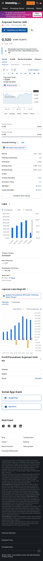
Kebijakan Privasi (7, 540)
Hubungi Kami (28, 446)
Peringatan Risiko (7, 547)
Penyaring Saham (17, 8)
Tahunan (5, 302)
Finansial (38, 59)
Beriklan (26, 442)
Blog (3, 437)
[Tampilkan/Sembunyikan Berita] (15, 70)
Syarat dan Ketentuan (9, 533)
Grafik (12, 59)
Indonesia (30, 8)
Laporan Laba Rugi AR (14, 289)
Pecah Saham (26, 64)
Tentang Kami (28, 437)
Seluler (4, 442)
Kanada (38, 378)
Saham (5, 8)
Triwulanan (15, 302)
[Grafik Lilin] (4, 70)
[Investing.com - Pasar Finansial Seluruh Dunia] (13, 3)
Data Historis (15, 64)
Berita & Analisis (25, 59)
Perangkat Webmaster (10, 451)
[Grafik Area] (7, 70)
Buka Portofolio (7, 446)
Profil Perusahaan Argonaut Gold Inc (19, 359)
